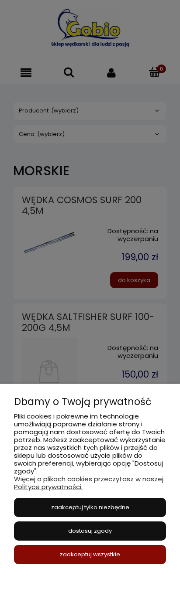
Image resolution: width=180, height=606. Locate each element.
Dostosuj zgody (90, 531)
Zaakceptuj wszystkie (90, 554)
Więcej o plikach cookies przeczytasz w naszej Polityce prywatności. (88, 482)
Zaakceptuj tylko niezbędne (90, 507)
